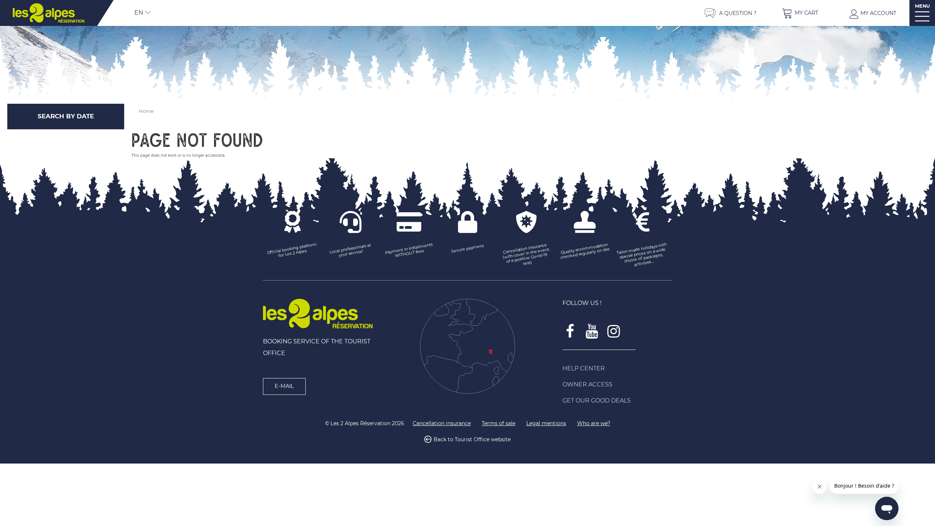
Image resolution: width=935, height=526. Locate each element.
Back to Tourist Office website (472, 439)
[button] (799, 13)
